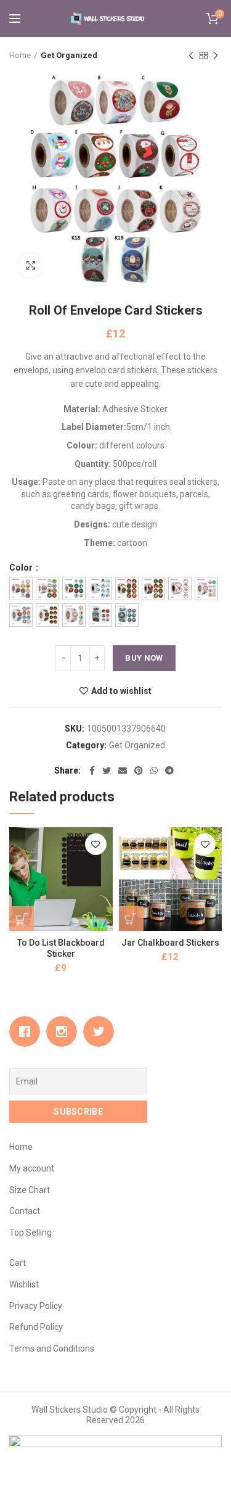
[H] (206, 588)
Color (21, 567)
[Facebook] (92, 770)
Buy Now (144, 658)
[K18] (100, 615)
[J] (47, 615)
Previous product (191, 55)
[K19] (127, 615)
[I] (21, 615)
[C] (74, 588)
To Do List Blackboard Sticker (61, 948)
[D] (100, 588)
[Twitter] (107, 770)
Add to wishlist (121, 691)
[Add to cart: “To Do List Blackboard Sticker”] (21, 918)
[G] (180, 588)
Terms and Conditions (51, 1348)
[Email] (123, 770)
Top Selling (30, 1232)
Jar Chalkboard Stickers (170, 943)
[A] (21, 588)
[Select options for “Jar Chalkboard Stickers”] (131, 918)
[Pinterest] (139, 770)
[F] (153, 588)
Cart (17, 1263)
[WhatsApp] (154, 770)
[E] (127, 588)
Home (20, 55)
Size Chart (29, 1190)
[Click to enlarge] (30, 265)
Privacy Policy (35, 1306)
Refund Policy (36, 1327)
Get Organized (69, 55)
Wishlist (24, 1284)
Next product (215, 55)
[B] (47, 588)
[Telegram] (169, 770)
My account (31, 1168)
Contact (24, 1211)
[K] (74, 615)
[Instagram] (64, 1031)
